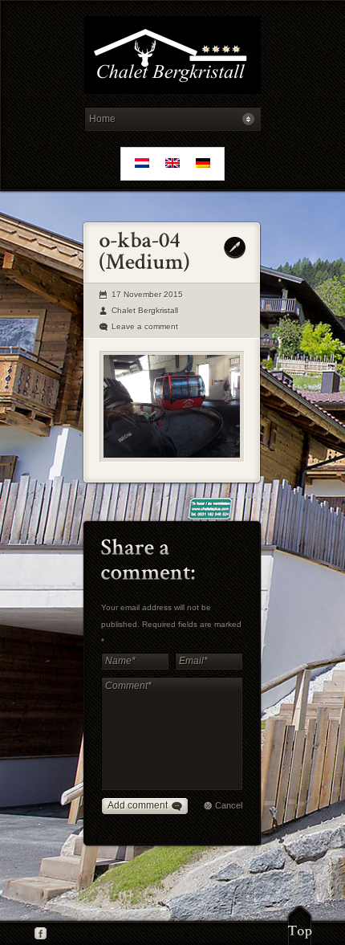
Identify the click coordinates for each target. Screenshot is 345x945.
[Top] (299, 925)
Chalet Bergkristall (145, 310)
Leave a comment (145, 326)
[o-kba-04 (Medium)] (172, 406)
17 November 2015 (147, 294)
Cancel (228, 805)
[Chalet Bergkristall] (172, 57)
